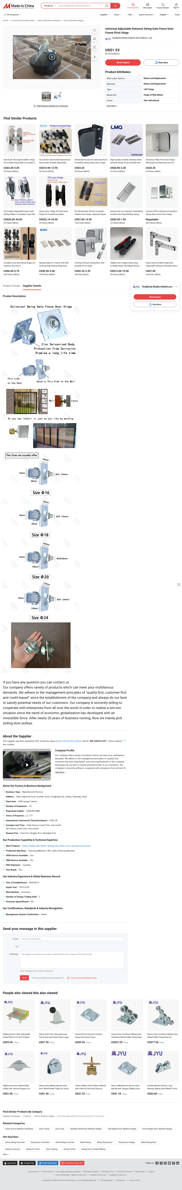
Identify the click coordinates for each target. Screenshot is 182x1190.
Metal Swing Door (149, 1142)
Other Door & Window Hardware (19, 1128)
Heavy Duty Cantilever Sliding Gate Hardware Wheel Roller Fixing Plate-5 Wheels (126, 1037)
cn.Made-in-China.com (117, 1175)
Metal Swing (85, 1142)
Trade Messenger (48, 1163)
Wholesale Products (91, 1171)
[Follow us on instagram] (165, 1163)
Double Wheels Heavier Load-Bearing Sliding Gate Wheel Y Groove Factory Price (163, 1088)
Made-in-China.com (78, 1175)
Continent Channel (124, 1171)
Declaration (120, 1180)
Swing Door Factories (40, 1142)
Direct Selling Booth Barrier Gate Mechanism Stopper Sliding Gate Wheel (125, 1088)
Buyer (116, 14)
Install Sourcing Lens (74, 1163)
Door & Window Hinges (74, 20)
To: (17, 946)
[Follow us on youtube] (169, 1163)
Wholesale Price (108, 1171)
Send (24, 977)
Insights (151, 1171)
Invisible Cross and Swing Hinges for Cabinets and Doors (19, 264)
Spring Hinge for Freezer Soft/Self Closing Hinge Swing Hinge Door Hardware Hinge (54, 264)
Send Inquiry (123, 62)
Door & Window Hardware (49, 20)
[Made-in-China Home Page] (18, 6)
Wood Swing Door (105, 1142)
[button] (106, 5)
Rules (177, 14)
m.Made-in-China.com (97, 1175)
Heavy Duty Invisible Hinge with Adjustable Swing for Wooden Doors (161, 264)
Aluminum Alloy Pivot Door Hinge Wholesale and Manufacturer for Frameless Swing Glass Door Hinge (161, 161)
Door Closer (44, 1128)
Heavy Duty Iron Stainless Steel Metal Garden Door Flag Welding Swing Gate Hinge (126, 213)
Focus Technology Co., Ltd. (71, 1180)
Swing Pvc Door (33, 1149)
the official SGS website (70, 741)
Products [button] (48, 5)
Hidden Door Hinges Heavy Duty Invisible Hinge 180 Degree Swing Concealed (124, 264)
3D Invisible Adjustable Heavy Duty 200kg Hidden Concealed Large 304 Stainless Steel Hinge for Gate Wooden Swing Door (19, 213)
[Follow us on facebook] (157, 1163)
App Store (10, 1163)
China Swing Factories (15, 1142)
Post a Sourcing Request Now (82, 977)
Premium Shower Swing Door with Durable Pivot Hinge (90, 264)
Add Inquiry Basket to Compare (52, 105)
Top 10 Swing (52, 1149)
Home (5, 20)
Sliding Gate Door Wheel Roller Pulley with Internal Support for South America (16, 1088)
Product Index (139, 1171)
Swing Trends (69, 1149)
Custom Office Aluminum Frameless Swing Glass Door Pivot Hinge (161, 212)
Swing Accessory (12, 1149)
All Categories (13, 14)
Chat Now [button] (163, 62)
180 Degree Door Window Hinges (122, 1128)
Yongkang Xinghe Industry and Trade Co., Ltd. (132, 37)
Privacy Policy (134, 1180)
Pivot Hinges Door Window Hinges (157, 1128)
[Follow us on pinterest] (173, 1163)
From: (15, 939)
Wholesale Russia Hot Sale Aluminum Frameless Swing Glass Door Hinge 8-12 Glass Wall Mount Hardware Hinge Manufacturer (91, 161)
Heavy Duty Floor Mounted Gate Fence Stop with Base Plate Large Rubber (53, 1037)
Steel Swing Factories (64, 1142)
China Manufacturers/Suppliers (68, 1171)
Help (130, 14)
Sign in (176, 7)
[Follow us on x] (161, 1163)
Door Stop (59, 1128)
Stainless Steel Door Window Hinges (86, 1128)
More (5, 1154)
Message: (14, 954)
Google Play (27, 1163)
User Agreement (106, 1180)
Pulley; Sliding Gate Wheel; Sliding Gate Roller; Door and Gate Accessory (56, 845)
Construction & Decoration (23, 20)
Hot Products (33, 1171)
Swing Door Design (127, 1142)
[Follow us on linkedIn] (177, 1163)
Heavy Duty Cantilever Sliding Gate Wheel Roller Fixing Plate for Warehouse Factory (162, 1037)
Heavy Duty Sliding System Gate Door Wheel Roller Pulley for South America (54, 1088)
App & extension (146, 14)
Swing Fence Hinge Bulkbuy (93, 1149)
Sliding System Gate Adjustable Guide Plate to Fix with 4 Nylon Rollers (16, 1037)
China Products (47, 1171)
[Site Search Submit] (115, 6)
